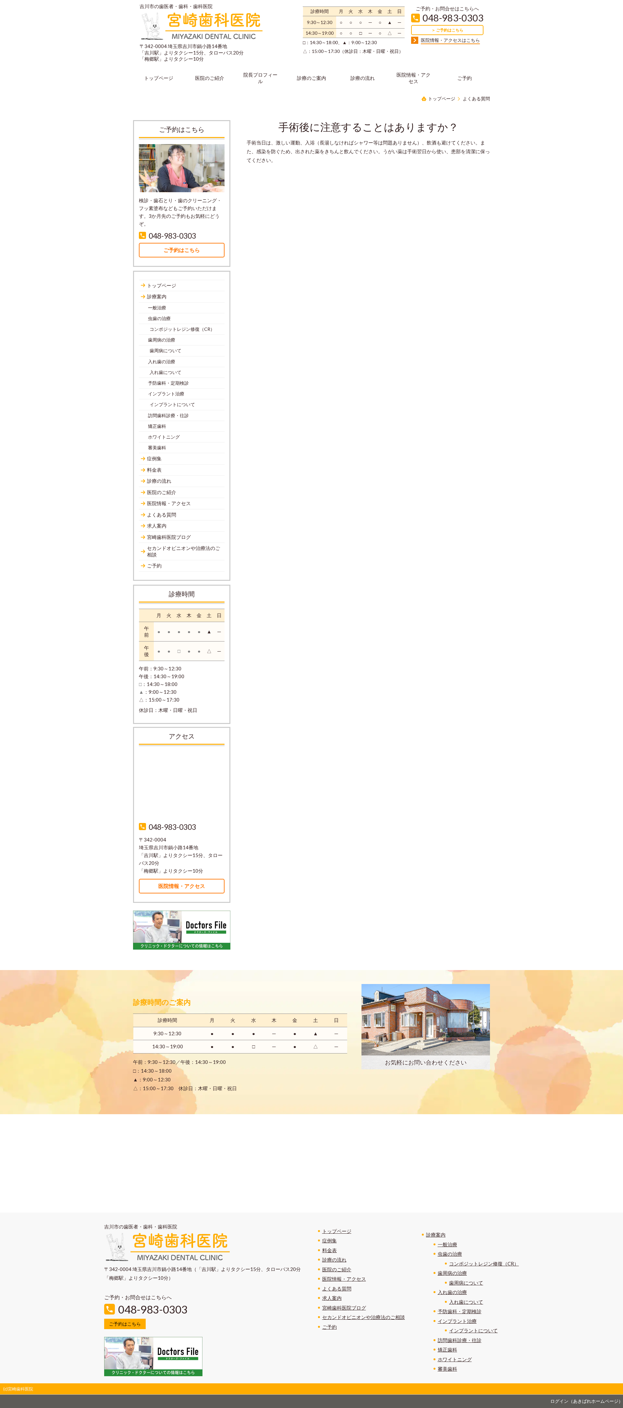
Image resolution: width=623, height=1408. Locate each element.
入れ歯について (466, 1302)
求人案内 (332, 1298)
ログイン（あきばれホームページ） (586, 1401)
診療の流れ (334, 1260)
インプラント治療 (457, 1321)
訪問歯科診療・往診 (460, 1340)
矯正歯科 (447, 1349)
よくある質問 (336, 1288)
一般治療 (447, 1244)
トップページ (336, 1231)
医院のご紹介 (336, 1269)
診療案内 (436, 1235)
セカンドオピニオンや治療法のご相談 (363, 1317)
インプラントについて (473, 1330)
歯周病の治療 (452, 1273)
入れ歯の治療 (452, 1292)
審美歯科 (447, 1369)
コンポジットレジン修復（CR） (484, 1263)
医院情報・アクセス (344, 1279)
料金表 (329, 1250)
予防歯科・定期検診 (460, 1311)
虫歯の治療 (450, 1254)
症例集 (329, 1240)
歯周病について (466, 1283)
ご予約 (329, 1327)
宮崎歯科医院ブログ (344, 1308)
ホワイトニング (455, 1359)
